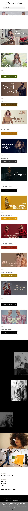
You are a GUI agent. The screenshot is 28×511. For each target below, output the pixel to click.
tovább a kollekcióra (9, 76)
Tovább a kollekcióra (9, 133)
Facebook (3, 483)
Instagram (3, 481)
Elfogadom (13, 509)
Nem (16, 509)
